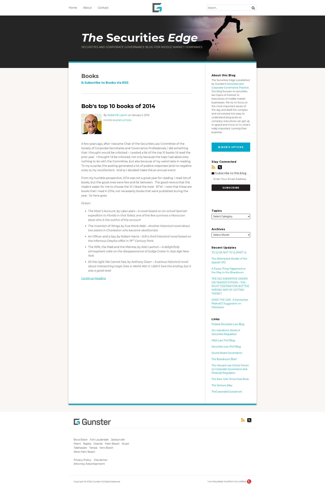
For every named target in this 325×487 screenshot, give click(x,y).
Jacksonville (118, 439)
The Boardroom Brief (224, 359)
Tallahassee (81, 447)
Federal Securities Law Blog (228, 324)
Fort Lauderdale (99, 439)
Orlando (98, 443)
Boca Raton (81, 439)
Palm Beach (112, 443)
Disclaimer (100, 459)
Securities (139, 37)
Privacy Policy (82, 459)
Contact (103, 7)
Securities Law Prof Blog (226, 346)
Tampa (93, 447)
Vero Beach (107, 447)
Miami (78, 443)
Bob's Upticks (123, 120)
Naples (87, 443)
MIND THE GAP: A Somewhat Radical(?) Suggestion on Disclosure (230, 303)
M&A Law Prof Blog (223, 340)
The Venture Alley (222, 385)
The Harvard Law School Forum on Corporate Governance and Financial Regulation (230, 369)
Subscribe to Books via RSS (106, 83)
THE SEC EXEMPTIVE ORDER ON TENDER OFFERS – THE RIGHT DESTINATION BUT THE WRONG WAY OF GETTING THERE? (230, 286)
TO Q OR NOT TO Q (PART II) (229, 252)
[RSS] (213, 167)
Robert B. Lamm (117, 115)
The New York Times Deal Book (230, 379)
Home (73, 7)
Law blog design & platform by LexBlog (227, 481)
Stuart (126, 443)
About (87, 7)
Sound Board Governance (227, 352)
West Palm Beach (85, 451)
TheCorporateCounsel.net (227, 391)
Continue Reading (93, 278)
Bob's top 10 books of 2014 (118, 106)
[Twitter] (220, 167)
